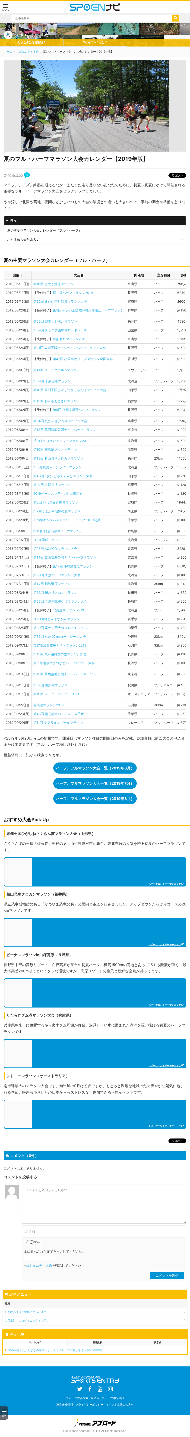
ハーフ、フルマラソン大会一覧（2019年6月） (95, 768)
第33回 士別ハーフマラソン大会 (57, 575)
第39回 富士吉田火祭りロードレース (60, 628)
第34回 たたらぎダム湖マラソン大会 (60, 421)
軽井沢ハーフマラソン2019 (73, 293)
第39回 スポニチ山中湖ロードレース (60, 330)
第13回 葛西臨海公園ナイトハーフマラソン (64, 430)
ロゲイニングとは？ (95, 42)
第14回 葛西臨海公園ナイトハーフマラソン (64, 557)
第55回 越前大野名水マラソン (55, 321)
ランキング (35, 1342)
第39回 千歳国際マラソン (52, 381)
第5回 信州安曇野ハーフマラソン (77, 410)
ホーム (8, 51)
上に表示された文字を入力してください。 (55, 1251)
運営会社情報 (64, 1404)
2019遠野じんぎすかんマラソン (56, 619)
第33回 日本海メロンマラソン (55, 592)
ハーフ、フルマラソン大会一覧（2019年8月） (95, 798)
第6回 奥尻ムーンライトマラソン (57, 467)
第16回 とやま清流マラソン (53, 284)
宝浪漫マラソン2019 (48, 705)
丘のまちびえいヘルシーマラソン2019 (61, 441)
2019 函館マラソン (47, 540)
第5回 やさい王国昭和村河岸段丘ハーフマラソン (88, 310)
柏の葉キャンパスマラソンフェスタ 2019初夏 (66, 520)
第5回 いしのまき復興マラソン (56, 502)
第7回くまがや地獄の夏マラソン (57, 511)
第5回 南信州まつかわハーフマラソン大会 (64, 663)
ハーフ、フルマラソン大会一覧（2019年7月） (95, 783)
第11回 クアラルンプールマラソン (58, 723)
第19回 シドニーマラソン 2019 (56, 694)
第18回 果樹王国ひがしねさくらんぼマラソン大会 (69, 390)
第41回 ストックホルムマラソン (56, 370)
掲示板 (157, 1342)
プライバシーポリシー (89, 1404)
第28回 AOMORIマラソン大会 (55, 549)
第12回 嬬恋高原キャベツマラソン (58, 531)
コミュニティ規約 (39, 1265)
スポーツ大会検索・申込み (82, 1398)
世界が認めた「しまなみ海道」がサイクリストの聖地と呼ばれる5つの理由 (55, 1350)
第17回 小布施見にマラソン (73, 566)
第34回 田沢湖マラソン (50, 685)
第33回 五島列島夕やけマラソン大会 (60, 601)
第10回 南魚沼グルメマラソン (55, 449)
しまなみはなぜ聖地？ (32, 42)
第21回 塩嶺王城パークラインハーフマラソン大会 (69, 348)
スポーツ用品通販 (113, 1398)
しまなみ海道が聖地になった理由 (25, 1312)
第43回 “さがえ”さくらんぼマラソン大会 (63, 476)
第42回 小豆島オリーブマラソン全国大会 (83, 359)
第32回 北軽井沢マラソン (52, 485)
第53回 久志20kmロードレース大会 (59, 636)
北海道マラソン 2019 (68, 610)
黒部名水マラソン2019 (69, 339)
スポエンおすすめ (27, 51)
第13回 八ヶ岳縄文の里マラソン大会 (60, 654)
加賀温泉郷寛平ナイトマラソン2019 (59, 645)
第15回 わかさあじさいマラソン (56, 401)
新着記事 (97, 1342)
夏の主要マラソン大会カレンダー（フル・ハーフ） (44, 230)
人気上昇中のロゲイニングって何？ (27, 1320)
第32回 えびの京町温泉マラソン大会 (60, 301)
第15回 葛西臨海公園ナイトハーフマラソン (64, 674)
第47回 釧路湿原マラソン (52, 584)
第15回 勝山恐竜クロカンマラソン (58, 458)
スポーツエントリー (95, 7)
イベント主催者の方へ (120, 1404)
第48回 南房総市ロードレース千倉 (58, 714)
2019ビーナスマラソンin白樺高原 (57, 493)
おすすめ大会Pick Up (22, 239)
